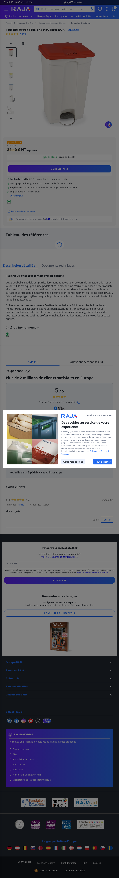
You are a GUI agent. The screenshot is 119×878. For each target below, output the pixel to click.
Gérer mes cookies (73, 461)
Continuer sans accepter (99, 415)
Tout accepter (102, 461)
